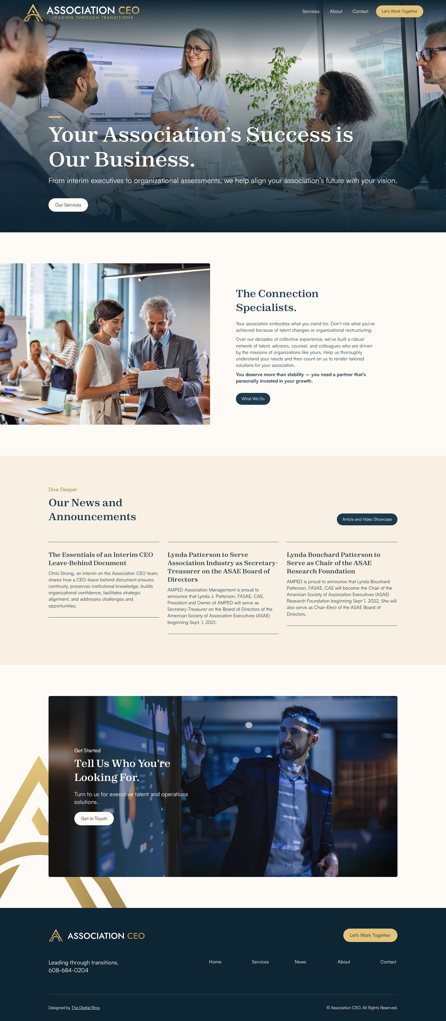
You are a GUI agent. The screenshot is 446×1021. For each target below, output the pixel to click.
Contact (360, 11)
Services (311, 11)
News (300, 961)
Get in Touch (94, 818)
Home (215, 961)
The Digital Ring (85, 1007)
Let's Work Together (400, 11)
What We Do (253, 398)
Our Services (68, 205)
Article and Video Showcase (367, 519)
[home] (81, 13)
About (336, 11)
